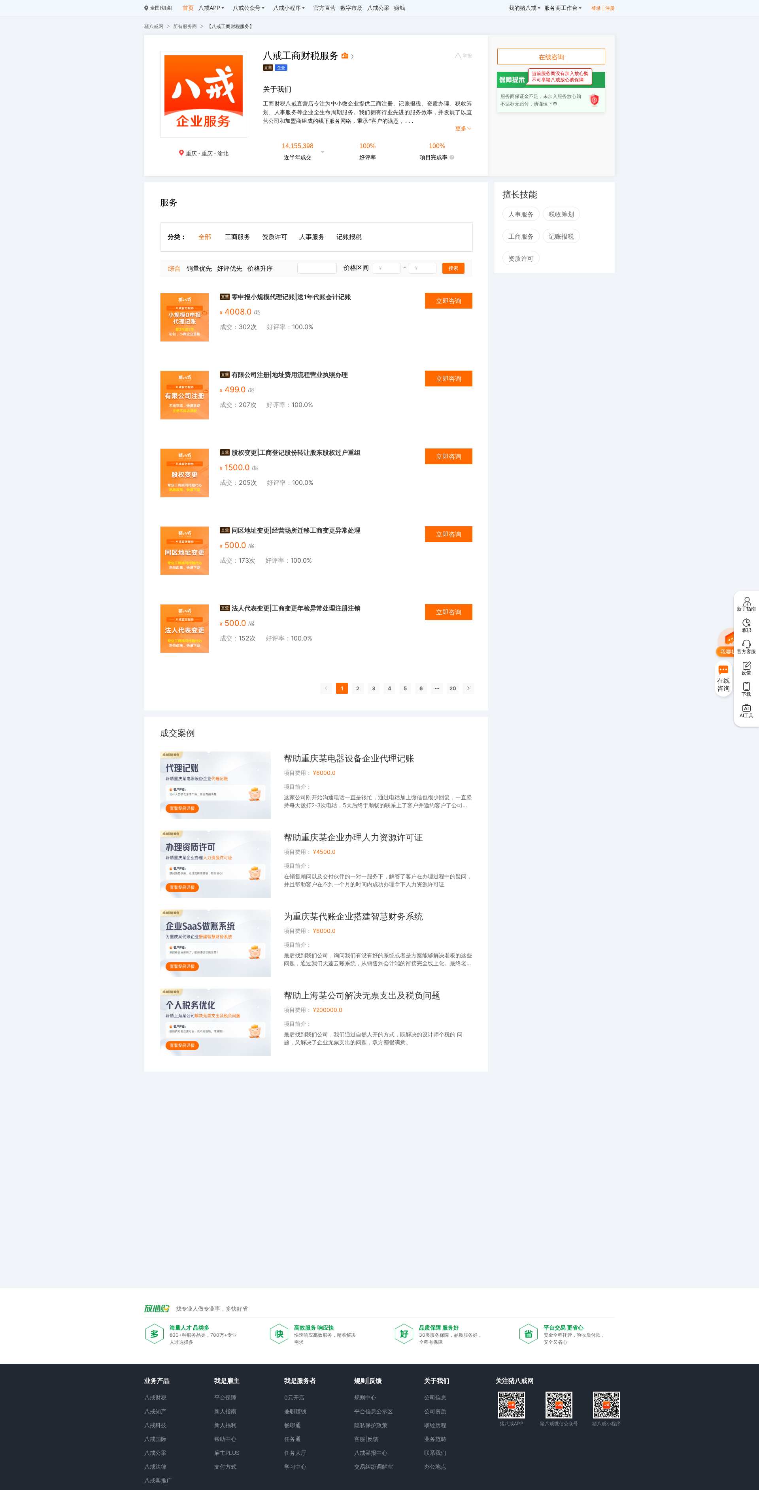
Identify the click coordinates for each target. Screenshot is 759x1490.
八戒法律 (155, 1466)
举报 (467, 55)
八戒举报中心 (370, 1452)
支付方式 (225, 1466)
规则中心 (365, 1397)
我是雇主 (227, 1381)
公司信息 (435, 1397)
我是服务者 (300, 1381)
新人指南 (225, 1411)
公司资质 (435, 1411)
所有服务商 (185, 26)
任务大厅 (295, 1452)
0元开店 (294, 1397)
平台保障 (225, 1397)
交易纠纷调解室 (373, 1466)
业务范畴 (435, 1438)
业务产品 (157, 1381)
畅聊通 (292, 1425)
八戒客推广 (158, 1480)
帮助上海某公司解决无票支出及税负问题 (362, 995)
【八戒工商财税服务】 (230, 26)
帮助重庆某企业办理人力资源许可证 (353, 837)
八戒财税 (155, 1397)
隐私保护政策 (370, 1425)
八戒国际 (155, 1438)
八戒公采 (155, 1452)
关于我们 (436, 1381)
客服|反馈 (366, 1438)
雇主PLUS (227, 1452)
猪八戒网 (153, 26)
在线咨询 (551, 57)
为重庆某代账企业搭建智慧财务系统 (353, 916)
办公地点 (435, 1466)
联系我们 (435, 1452)
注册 (610, 8)
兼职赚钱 (295, 1411)
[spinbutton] (386, 268)
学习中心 (295, 1466)
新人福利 (225, 1425)
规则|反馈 (368, 1381)
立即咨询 (448, 301)
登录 (596, 8)
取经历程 (435, 1425)
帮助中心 (225, 1438)
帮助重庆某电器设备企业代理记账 (349, 758)
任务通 (292, 1438)
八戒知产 (155, 1411)
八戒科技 (155, 1425)
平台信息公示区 (373, 1411)
